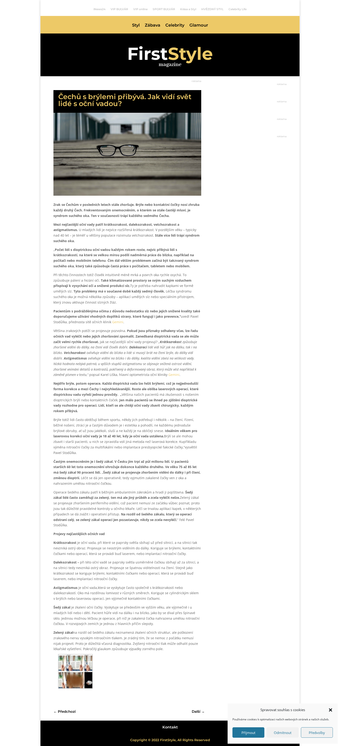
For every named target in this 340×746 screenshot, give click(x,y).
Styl (136, 26)
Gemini (117, 322)
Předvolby (317, 732)
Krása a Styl (188, 9)
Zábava (152, 26)
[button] (330, 710)
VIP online (140, 9)
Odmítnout (282, 732)
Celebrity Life (238, 9)
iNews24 (99, 9)
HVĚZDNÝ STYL (212, 9)
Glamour (198, 26)
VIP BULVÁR (119, 9)
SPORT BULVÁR (164, 9)
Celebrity (174, 26)
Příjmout (248, 732)
